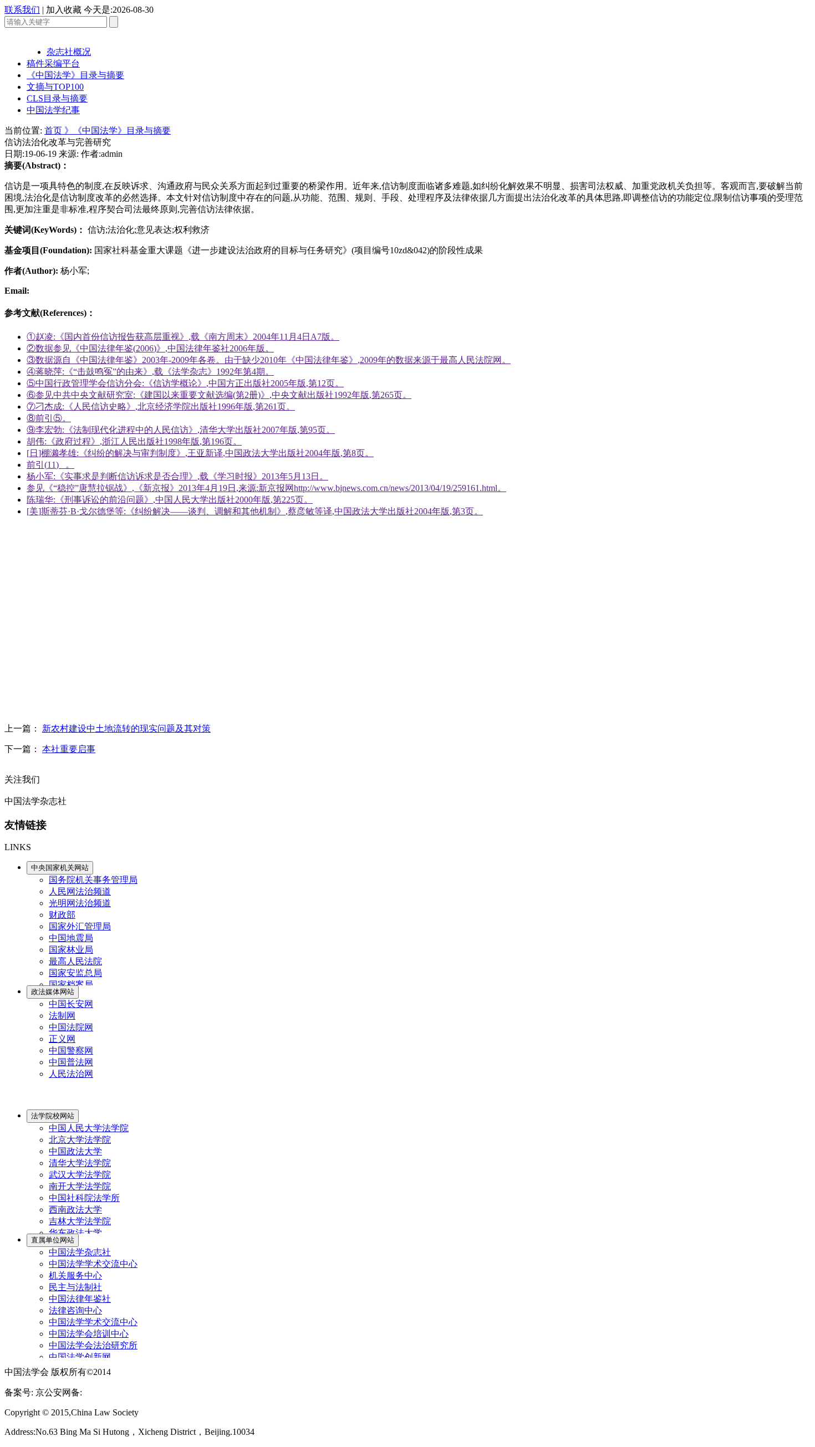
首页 (54, 130)
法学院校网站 (52, 1116)
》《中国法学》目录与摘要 (117, 130)
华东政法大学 (75, 1233)
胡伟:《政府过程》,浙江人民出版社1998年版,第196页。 (134, 441)
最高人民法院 (75, 961)
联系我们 (22, 9)
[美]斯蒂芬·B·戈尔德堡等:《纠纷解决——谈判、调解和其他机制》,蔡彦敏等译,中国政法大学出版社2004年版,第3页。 (255, 511)
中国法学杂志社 (80, 1252)
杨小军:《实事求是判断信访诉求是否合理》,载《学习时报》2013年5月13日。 (177, 476)
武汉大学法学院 (80, 1174)
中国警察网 (71, 1050)
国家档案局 (71, 984)
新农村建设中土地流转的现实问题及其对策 (126, 728)
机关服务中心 (75, 1275)
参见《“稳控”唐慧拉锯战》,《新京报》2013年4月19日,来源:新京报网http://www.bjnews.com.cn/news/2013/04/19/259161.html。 (266, 488)
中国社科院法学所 (84, 1198)
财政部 (62, 914)
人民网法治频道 (80, 891)
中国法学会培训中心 (89, 1333)
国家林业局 (71, 949)
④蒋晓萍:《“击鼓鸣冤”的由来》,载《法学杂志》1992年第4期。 (150, 371)
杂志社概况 (69, 52)
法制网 (62, 1015)
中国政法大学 (75, 1151)
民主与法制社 (75, 1287)
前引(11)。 (50, 464)
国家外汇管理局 (80, 926)
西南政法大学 (75, 1209)
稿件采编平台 (53, 63)
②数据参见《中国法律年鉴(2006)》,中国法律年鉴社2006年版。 (150, 348)
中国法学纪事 (53, 110)
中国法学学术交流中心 (93, 1264)
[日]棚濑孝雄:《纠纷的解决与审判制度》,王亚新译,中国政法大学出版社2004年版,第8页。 (200, 453)
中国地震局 (71, 938)
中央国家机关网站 (60, 867)
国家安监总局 (75, 973)
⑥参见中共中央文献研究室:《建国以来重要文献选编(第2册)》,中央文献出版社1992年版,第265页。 (219, 395)
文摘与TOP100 (55, 86)
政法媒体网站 (52, 992)
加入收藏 (63, 9)
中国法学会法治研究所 (93, 1345)
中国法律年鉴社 (80, 1298)
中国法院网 (71, 1027)
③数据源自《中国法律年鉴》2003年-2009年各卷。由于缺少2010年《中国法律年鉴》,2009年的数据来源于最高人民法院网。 (269, 360)
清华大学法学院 (80, 1163)
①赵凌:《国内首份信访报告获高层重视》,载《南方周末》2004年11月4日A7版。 (183, 336)
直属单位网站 (52, 1240)
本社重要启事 (68, 749)
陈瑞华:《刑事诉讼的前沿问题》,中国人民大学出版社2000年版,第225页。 (170, 499)
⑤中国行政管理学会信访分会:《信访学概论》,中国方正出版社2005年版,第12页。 (185, 383)
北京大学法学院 (80, 1139)
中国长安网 (71, 1004)
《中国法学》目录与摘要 (75, 75)
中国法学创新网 (80, 1357)
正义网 (62, 1039)
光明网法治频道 (80, 903)
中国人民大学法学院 (89, 1128)
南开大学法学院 (80, 1186)
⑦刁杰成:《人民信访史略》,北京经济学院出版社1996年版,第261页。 (161, 406)
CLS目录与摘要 (57, 98)
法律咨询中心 (75, 1310)
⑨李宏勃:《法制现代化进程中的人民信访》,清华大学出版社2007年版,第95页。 (181, 429)
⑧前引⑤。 (49, 418)
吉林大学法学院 (80, 1221)
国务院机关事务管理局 (93, 879)
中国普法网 (71, 1062)
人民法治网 (71, 1073)
